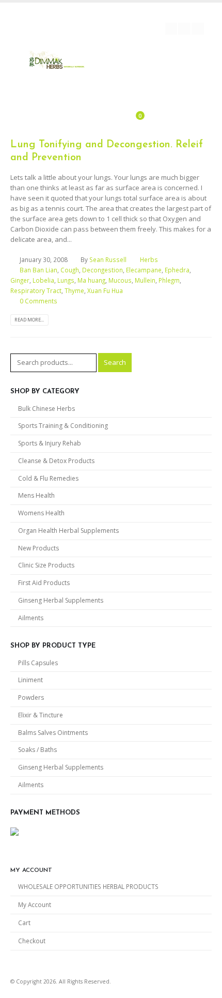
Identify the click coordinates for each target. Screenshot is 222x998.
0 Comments (38, 301)
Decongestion (102, 270)
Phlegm (169, 280)
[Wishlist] (112, 117)
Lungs (65, 280)
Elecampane (144, 270)
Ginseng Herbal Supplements (60, 600)
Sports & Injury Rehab (49, 443)
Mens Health (36, 495)
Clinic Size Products (46, 565)
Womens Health (41, 513)
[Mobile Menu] (131, 85)
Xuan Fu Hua (105, 290)
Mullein (145, 280)
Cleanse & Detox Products (56, 460)
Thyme (74, 290)
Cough (69, 270)
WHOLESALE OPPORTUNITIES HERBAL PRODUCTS (88, 886)
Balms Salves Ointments (53, 732)
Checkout (31, 940)
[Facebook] (171, 29)
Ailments (30, 617)
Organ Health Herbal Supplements (68, 530)
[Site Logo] (56, 61)
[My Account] (96, 117)
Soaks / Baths (37, 749)
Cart (24, 922)
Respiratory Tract (35, 290)
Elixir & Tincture (40, 715)
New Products (38, 548)
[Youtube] (184, 29)
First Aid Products (44, 582)
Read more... (29, 319)
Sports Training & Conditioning (63, 425)
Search (115, 362)
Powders (31, 697)
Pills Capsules (38, 662)
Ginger (19, 280)
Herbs (149, 259)
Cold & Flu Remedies (48, 478)
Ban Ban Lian (38, 270)
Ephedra (177, 270)
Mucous (120, 280)
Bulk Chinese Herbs (46, 408)
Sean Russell (107, 259)
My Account (34, 904)
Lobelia (43, 280)
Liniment (30, 679)
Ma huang (91, 280)
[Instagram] (198, 29)
